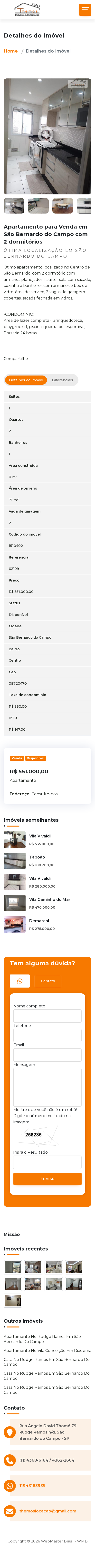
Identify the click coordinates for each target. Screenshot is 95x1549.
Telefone (22, 1025)
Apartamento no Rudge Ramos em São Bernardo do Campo (42, 1339)
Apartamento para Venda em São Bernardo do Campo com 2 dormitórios (46, 234)
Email (18, 1045)
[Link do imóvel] (14, 1268)
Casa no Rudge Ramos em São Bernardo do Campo (47, 1362)
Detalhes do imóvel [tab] (26, 380)
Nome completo (29, 1006)
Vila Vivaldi (40, 836)
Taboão (37, 857)
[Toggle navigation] (85, 10)
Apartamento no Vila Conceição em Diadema (47, 1350)
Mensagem (24, 1064)
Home (11, 51)
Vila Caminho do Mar (49, 899)
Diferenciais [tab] (62, 380)
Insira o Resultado (30, 1152)
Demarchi (39, 921)
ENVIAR (47, 1179)
